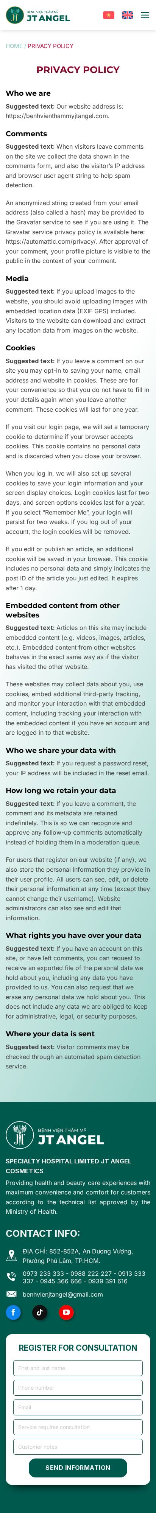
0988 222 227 (91, 1273)
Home (14, 46)
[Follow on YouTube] (66, 1312)
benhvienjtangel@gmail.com (63, 1294)
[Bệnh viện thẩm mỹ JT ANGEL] (38, 15)
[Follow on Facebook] (13, 1312)
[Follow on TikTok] (39, 1312)
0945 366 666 (61, 1281)
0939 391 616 (108, 1281)
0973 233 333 (43, 1273)
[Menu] (145, 15)
